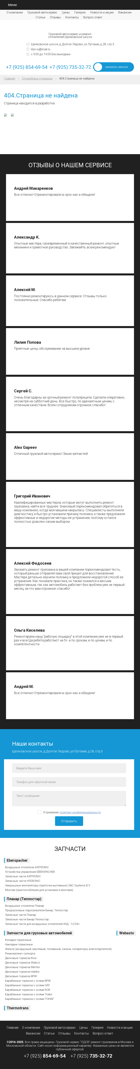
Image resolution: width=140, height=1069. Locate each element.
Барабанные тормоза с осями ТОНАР (29, 999)
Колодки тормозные (18, 940)
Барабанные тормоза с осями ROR (27, 989)
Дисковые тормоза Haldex (22, 971)
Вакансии (124, 12)
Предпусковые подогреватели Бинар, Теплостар (36, 910)
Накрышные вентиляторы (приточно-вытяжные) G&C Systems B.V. (48, 885)
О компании (15, 12)
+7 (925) (45, 1056)
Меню (12, 5)
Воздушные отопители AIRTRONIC (27, 867)
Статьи (40, 17)
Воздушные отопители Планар (24, 905)
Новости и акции (102, 12)
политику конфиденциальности (80, 812)
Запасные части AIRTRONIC (23, 876)
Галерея (79, 12)
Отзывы (55, 17)
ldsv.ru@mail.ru (40, 49)
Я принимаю (72, 812)
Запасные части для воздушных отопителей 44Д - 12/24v (42, 924)
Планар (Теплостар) (24, 899)
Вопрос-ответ (92, 17)
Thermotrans (18, 1008)
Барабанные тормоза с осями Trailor (28, 994)
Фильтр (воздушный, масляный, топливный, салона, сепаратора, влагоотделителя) (58, 949)
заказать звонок (116, 67)
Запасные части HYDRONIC (22, 881)
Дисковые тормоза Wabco (22, 962)
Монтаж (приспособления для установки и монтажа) (39, 890)
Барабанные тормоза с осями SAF (27, 985)
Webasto (126, 933)
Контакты (72, 17)
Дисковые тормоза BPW (21, 976)
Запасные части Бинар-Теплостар (27, 919)
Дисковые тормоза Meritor (22, 967)
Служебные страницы (37, 78)
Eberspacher (17, 860)
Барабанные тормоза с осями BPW (28, 980)
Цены (66, 12)
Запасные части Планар (20, 914)
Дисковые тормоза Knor (21, 958)
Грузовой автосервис (42, 12)
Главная (9, 78)
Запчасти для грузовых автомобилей (39, 933)
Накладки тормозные (19, 944)
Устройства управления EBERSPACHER (30, 871)
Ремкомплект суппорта (20, 953)
